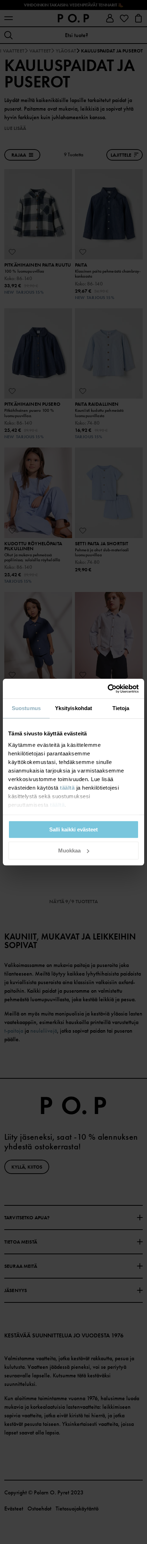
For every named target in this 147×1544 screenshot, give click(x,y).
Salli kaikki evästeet (73, 829)
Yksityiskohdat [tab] (73, 708)
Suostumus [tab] (26, 708)
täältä (67, 788)
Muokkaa (69, 850)
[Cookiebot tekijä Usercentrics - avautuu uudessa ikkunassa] (107, 688)
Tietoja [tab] (121, 708)
